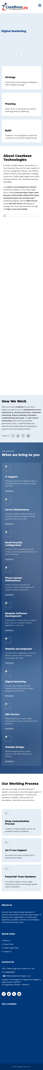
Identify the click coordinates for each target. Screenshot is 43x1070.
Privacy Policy (8, 944)
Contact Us (7, 951)
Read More (9, 491)
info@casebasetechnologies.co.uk (18, 976)
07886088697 (10, 972)
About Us (6, 940)
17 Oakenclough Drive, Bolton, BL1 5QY (19, 968)
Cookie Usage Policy (10, 948)
